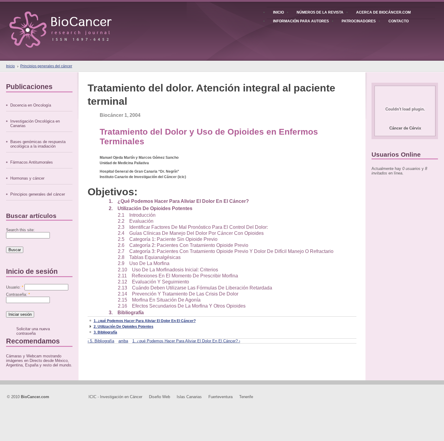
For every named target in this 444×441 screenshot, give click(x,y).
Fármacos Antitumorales (31, 162)
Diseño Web (159, 397)
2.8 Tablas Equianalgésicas (149, 257)
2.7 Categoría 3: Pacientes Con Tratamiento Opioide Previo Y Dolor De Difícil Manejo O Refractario (225, 251)
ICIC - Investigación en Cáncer (115, 397)
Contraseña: (18, 294)
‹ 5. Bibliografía (101, 341)
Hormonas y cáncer (27, 178)
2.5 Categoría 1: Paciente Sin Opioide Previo (167, 239)
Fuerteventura (220, 397)
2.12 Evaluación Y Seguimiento (153, 281)
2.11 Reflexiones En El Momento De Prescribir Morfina (178, 275)
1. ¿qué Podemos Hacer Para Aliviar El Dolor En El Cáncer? (179, 201)
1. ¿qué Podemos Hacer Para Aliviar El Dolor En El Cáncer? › (186, 341)
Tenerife (246, 397)
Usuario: (14, 287)
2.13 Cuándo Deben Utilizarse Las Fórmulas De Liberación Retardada (195, 287)
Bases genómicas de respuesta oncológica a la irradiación (38, 144)
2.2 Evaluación (135, 221)
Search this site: (20, 230)
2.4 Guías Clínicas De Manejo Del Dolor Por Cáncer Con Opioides (191, 233)
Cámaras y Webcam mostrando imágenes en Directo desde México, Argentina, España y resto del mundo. (39, 360)
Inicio (10, 66)
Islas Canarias (189, 397)
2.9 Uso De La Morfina (143, 263)
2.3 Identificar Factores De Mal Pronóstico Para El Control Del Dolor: (193, 227)
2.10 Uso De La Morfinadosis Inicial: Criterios (168, 269)
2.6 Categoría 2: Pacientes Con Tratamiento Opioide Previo (183, 245)
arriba (123, 341)
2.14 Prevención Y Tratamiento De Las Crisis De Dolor (178, 293)
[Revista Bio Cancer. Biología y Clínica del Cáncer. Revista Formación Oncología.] (71, 24)
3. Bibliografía (126, 312)
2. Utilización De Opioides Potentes (150, 208)
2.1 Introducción (137, 215)
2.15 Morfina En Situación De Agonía (159, 299)
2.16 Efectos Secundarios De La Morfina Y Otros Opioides (182, 305)
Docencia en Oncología (30, 105)
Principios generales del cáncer (46, 66)
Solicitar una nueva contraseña (33, 331)
